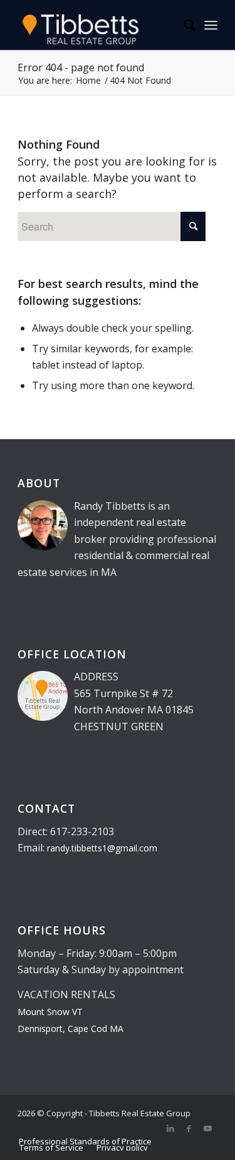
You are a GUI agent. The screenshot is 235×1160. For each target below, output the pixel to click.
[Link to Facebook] (189, 1128)
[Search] (183, 25)
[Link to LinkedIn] (170, 1128)
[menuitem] (183, 25)
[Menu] (210, 25)
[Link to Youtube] (208, 1128)
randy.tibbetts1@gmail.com (102, 848)
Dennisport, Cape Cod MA (70, 1028)
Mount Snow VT (50, 1012)
